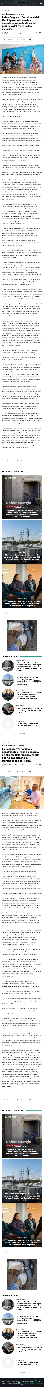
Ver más (21, 733)
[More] (30, 39)
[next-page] (6, 612)
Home (4, 10)
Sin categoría (20, 721)
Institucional (12, 14)
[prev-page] (3, 612)
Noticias (21, 14)
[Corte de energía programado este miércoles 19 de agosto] (8, 724)
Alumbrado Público (22, 507)
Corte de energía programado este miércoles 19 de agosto (27, 724)
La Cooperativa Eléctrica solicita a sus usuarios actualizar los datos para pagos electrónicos (29, 710)
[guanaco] (3, 33)
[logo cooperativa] (22, 3)
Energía (9, 10)
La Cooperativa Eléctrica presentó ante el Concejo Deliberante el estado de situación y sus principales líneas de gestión (22, 603)
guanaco (10, 33)
